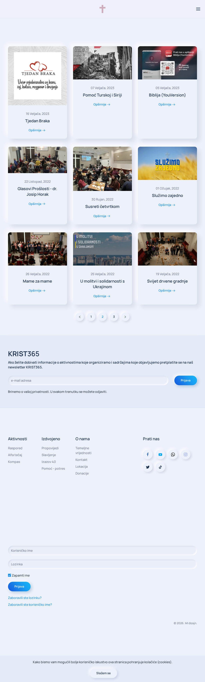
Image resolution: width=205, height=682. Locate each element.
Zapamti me (20, 575)
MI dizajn (190, 623)
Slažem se (103, 673)
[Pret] (79, 317)
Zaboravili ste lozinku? (25, 598)
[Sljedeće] (125, 317)
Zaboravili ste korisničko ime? (30, 604)
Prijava (186, 380)
